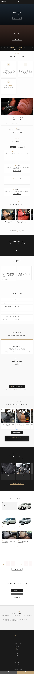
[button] (16, 429)
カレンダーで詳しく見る (17, 569)
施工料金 (13, 132)
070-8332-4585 (17, 593)
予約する (17, 250)
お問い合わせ (17, 590)
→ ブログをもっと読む (17, 546)
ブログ (17, 658)
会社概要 (17, 660)
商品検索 (8, 672)
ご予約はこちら (17, 170)
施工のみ (12, 147)
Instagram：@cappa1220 (17, 231)
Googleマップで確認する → (17, 284)
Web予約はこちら (17, 597)
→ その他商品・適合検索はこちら (17, 483)
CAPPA (3, 2)
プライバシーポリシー (17, 664)
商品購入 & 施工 (20, 147)
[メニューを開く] (32, 1)
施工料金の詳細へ (17, 193)
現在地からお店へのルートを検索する (17, 386)
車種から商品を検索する (17, 432)
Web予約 (20, 132)
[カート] (19, 2)
